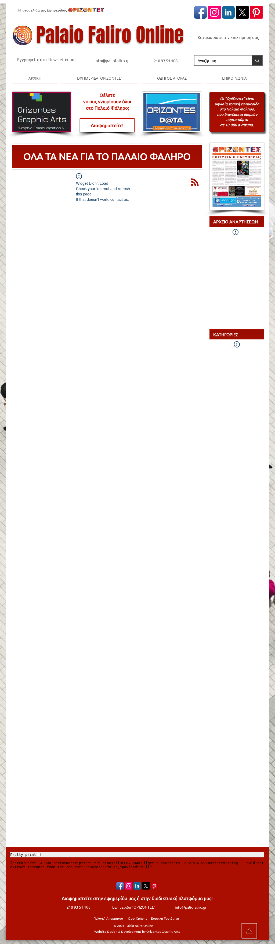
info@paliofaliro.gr (113, 60)
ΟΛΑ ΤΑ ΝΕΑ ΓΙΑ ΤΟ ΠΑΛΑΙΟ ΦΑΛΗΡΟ (107, 156)
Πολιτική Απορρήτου (108, 918)
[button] (99, 78)
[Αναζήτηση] (257, 60)
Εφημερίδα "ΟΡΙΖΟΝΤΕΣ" (133, 907)
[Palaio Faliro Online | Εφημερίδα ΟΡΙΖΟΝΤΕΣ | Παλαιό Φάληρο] (200, 12)
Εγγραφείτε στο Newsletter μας (46, 59)
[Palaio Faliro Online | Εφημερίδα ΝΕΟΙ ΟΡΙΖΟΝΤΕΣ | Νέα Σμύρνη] (228, 12)
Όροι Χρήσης (138, 918)
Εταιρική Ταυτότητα (165, 918)
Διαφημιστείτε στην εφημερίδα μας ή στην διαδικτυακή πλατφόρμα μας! (137, 898)
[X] (242, 12)
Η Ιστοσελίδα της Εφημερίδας (42, 10)
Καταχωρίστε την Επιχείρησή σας (228, 37)
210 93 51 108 (166, 60)
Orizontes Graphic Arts (163, 931)
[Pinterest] (256, 12)
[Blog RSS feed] (195, 182)
